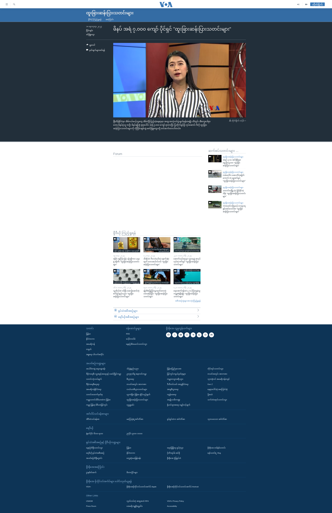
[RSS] (199, 334)
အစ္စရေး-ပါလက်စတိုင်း (95, 354)
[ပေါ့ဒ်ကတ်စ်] (205, 334)
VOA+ (88, 487)
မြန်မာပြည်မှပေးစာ (174, 369)
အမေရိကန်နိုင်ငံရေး (93, 389)
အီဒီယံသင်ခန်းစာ (92, 419)
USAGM (89, 501)
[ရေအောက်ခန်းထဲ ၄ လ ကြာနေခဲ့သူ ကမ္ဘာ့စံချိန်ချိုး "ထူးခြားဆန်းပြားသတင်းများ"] (187, 276)
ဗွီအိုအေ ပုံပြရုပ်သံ (174, 458)
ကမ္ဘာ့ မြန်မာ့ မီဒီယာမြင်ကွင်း (97, 405)
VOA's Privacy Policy (175, 501)
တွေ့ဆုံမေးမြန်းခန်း (134, 458)
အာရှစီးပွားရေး (173, 389)
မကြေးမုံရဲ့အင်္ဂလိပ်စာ (135, 419)
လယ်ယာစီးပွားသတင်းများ (137, 389)
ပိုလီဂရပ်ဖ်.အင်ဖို (173, 453)
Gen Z (210, 384)
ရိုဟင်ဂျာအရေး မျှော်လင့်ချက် (178, 405)
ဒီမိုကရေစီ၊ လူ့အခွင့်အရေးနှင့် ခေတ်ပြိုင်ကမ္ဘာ (103, 374)
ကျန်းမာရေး (171, 394)
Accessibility (172, 506)
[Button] (90, 45)
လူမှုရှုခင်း (130, 405)
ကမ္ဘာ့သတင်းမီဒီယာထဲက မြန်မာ (98, 400)
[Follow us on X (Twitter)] (174, 334)
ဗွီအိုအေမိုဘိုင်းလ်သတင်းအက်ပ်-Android (183, 487)
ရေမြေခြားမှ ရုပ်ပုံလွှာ (175, 448)
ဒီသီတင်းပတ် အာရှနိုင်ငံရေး (178, 384)
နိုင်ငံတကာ (90, 339)
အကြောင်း (110, 19)
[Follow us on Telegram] (193, 334)
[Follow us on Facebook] (168, 334)
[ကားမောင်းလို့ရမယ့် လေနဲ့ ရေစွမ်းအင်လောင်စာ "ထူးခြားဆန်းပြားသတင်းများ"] (215, 204)
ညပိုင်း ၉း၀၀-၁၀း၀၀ (134, 433)
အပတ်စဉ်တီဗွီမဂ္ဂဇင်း (94, 458)
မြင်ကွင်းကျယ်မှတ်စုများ (176, 374)
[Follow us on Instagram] (186, 334)
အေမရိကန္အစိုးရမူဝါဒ (135, 506)
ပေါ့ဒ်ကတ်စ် (130, 339)
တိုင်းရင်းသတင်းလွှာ (215, 369)
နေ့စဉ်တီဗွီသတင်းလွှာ (94, 448)
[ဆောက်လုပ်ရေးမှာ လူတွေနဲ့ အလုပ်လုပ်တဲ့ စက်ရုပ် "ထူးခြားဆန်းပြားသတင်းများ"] (187, 244)
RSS (128, 334)
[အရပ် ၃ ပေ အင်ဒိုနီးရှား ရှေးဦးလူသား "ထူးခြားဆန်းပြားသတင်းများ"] (215, 158)
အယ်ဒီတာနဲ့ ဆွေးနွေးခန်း (95, 369)
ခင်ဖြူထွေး (90, 34)
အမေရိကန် (90, 344)
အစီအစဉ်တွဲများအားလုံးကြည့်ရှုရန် (187, 301)
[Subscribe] (211, 334)
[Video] (306, 4)
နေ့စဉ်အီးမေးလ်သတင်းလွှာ (136, 344)
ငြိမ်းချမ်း (89, 30)
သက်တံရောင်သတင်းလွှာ (217, 400)
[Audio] (298, 4)
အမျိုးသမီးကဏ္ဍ (173, 400)
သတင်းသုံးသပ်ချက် (94, 379)
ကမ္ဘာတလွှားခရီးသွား (175, 379)
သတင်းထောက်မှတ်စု (94, 394)
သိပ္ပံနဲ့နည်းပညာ (133, 369)
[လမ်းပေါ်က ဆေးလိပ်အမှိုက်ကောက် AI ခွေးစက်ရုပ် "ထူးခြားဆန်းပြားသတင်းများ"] (215, 174)
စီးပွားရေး (130, 379)
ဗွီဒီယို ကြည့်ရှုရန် (94, 19)
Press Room (91, 506)
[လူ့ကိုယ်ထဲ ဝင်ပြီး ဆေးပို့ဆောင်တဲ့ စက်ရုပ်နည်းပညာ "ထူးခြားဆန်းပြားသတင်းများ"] (126, 276)
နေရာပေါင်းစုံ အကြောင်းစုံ (217, 389)
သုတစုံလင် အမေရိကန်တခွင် (219, 379)
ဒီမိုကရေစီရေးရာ (92, 384)
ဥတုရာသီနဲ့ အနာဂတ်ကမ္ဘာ (137, 374)
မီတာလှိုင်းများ (132, 472)
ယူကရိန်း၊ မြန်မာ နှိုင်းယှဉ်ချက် (138, 394)
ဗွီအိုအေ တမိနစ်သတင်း (217, 448)
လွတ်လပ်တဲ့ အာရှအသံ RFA (138, 501)
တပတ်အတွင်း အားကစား (136, 384)
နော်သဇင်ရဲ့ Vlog (214, 453)
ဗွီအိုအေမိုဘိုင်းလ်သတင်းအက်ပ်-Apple (141, 487)
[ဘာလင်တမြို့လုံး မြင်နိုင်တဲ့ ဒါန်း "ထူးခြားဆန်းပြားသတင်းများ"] (215, 189)
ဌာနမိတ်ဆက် (91, 472)
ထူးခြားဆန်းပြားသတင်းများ (233, 157)
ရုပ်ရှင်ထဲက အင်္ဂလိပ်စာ (176, 419)
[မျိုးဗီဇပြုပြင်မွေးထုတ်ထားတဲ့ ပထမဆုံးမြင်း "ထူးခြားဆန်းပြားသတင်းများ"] (156, 276)
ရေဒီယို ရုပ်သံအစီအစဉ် (95, 453)
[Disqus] (157, 188)
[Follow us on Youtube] (180, 334)
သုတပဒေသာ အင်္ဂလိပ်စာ (217, 419)
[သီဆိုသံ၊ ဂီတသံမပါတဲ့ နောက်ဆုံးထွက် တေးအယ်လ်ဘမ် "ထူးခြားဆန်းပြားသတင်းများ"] (156, 244)
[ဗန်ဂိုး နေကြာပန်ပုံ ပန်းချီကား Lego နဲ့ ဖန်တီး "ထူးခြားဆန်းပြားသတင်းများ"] (126, 244)
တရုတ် (89, 349)
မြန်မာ (88, 334)
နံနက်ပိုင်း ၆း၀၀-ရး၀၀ (94, 433)
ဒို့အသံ (210, 394)
